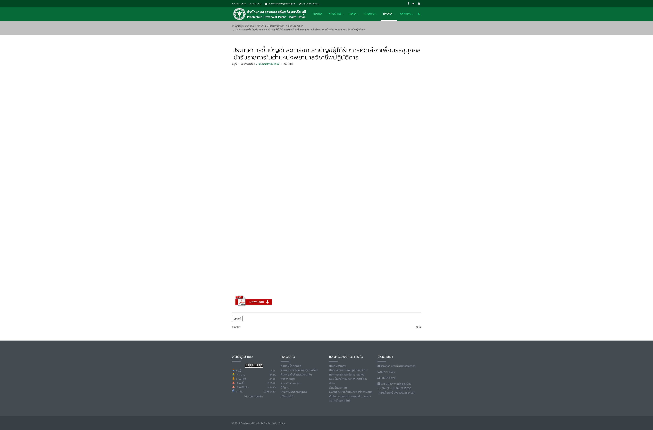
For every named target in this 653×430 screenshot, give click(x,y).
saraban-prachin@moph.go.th (281, 3)
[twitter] (413, 3)
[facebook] (408, 3)
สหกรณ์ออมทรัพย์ (339, 400)
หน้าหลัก (318, 14)
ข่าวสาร (387, 14)
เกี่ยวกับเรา (334, 14)
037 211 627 (256, 3)
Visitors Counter (253, 396)
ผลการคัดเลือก (248, 64)
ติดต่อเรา (405, 14)
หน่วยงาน (369, 14)
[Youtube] (419, 3)
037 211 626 (240, 3)
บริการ (352, 14)
